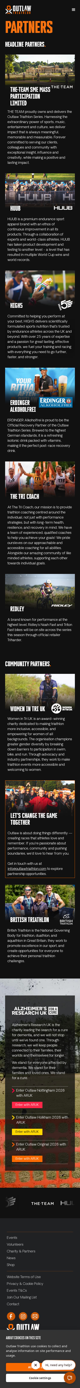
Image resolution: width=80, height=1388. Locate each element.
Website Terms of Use (24, 1277)
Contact (13, 1304)
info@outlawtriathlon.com (27, 869)
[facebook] (11, 1316)
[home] (17, 10)
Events (12, 1238)
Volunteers (15, 1244)
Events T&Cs (17, 1291)
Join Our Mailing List (22, 1297)
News (11, 1258)
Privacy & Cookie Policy (25, 1284)
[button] (73, 9)
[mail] (35, 1316)
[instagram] (23, 1316)
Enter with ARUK (27, 1105)
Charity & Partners (21, 1251)
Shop (11, 1265)
